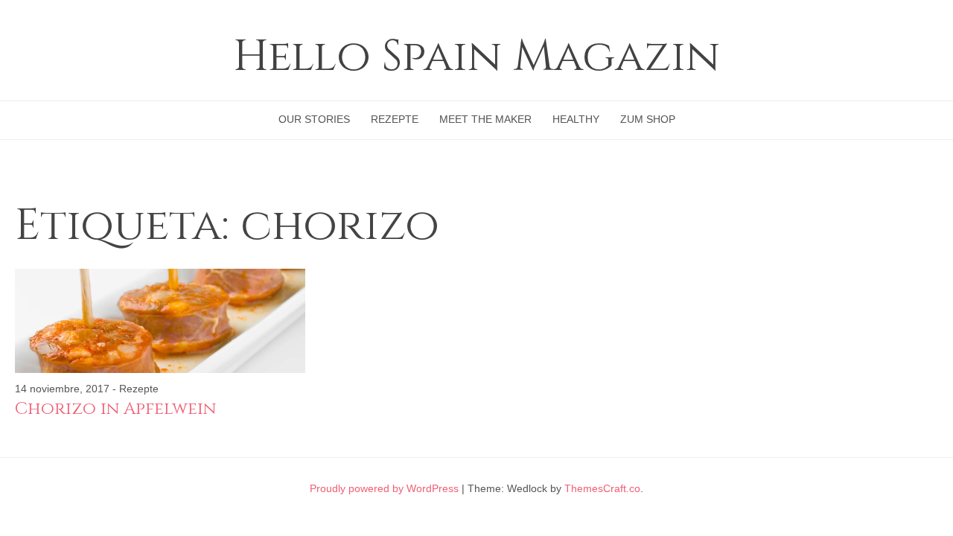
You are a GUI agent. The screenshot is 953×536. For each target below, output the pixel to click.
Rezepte (394, 119)
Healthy (575, 119)
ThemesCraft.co (602, 488)
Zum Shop (647, 119)
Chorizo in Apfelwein (115, 409)
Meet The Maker (485, 119)
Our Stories (314, 119)
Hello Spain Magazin (476, 57)
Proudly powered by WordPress (384, 488)
